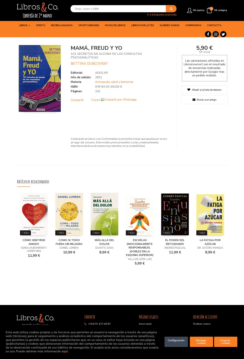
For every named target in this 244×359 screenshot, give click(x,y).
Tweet (95, 100)
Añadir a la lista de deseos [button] (207, 90)
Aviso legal (145, 324)
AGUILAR (101, 73)
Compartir (77, 100)
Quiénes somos (202, 324)
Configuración (176, 340)
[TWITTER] (223, 34)
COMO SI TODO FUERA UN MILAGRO (69, 242)
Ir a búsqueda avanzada (162, 14)
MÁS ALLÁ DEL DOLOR (104, 242)
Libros (23, 25)
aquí (65, 351)
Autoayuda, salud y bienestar (114, 82)
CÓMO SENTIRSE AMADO (33, 242)
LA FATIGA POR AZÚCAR (210, 242)
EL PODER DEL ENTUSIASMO (175, 242)
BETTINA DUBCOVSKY (89, 63)
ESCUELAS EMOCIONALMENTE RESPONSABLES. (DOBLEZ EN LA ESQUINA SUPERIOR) (139, 247)
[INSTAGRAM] (216, 34)
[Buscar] (171, 8)
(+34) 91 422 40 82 (99, 324)
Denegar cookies (201, 342)
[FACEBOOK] (208, 34)
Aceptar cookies (225, 342)
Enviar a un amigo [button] (206, 100)
